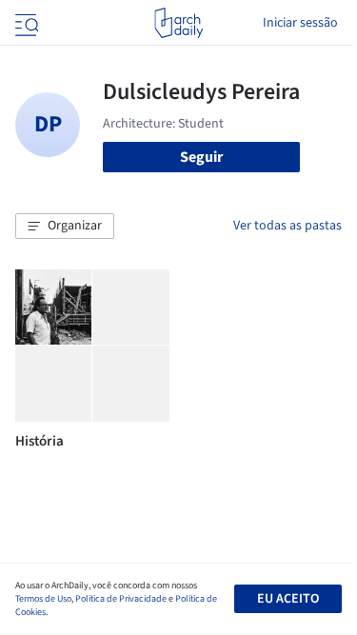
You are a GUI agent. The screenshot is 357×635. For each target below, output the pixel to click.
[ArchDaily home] (178, 23)
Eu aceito (288, 598)
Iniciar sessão (300, 23)
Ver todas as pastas (287, 225)
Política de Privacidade (121, 598)
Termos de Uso (43, 598)
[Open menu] (24, 23)
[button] (64, 226)
